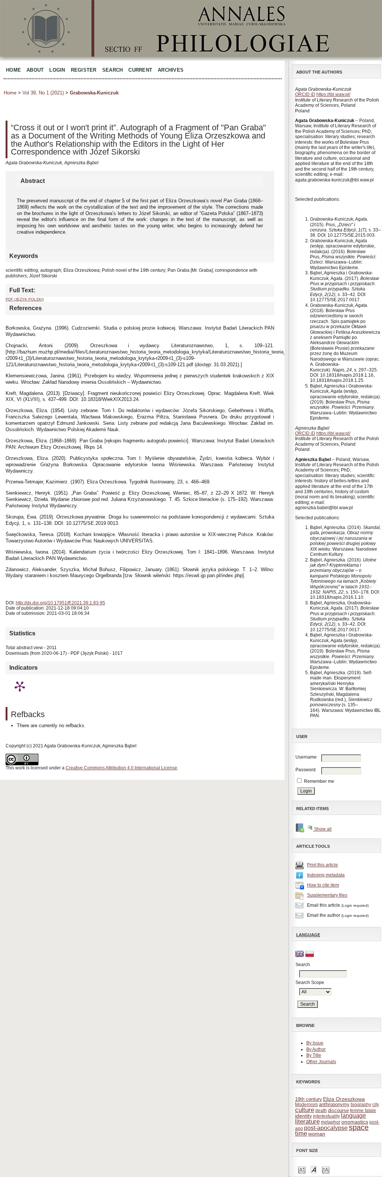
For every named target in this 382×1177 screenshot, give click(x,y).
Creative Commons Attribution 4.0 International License (121, 767)
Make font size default (313, 1169)
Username (306, 757)
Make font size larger (325, 1169)
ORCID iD (305, 94)
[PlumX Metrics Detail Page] (20, 686)
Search (112, 70)
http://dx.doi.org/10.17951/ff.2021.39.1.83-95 (60, 602)
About (35, 70)
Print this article (322, 865)
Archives (171, 70)
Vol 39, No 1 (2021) (43, 93)
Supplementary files (327, 895)
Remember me (319, 781)
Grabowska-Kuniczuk (94, 93)
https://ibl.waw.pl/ (333, 94)
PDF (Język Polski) (25, 299)
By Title (313, 1055)
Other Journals (321, 1061)
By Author (316, 1049)
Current (140, 70)
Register (84, 70)
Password (305, 769)
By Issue (314, 1043)
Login (57, 70)
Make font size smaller (302, 1169)
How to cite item (323, 885)
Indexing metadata (326, 875)
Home (13, 70)
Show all (322, 829)
